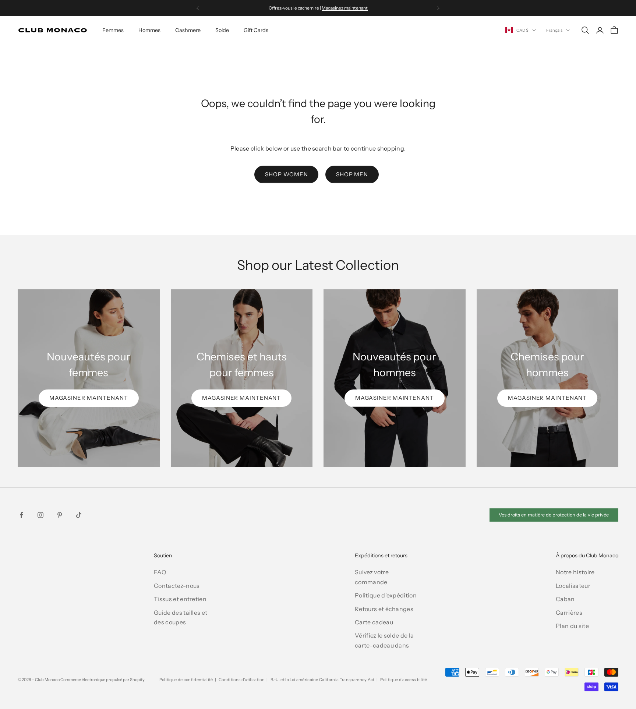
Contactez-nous (176, 585)
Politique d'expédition (386, 595)
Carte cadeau (374, 622)
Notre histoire (575, 572)
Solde (222, 30)
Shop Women (286, 174)
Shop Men (352, 174)
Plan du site (572, 625)
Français (554, 30)
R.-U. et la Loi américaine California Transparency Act (323, 679)
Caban (565, 599)
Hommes (149, 30)
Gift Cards (256, 30)
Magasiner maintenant (88, 397)
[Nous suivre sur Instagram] (40, 515)
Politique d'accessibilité (403, 679)
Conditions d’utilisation (242, 679)
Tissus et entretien (180, 599)
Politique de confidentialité (186, 679)
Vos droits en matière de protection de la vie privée (554, 515)
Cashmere (188, 30)
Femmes (113, 30)
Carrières (569, 612)
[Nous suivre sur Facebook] (21, 515)
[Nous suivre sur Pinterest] (59, 515)
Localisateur (573, 585)
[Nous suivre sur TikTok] (78, 515)
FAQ (160, 572)
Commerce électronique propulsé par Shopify (102, 679)
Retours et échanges (384, 609)
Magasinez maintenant (345, 8)
